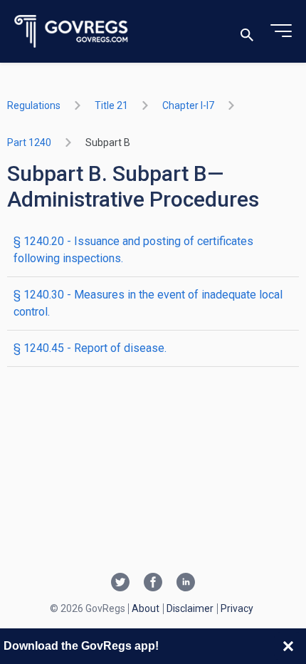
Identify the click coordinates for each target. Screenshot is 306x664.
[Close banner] (288, 646)
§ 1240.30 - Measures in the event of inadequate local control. (148, 303)
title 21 (111, 105)
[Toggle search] (247, 31)
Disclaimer (190, 608)
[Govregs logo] (71, 31)
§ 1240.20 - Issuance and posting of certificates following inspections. (133, 249)
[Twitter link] (120, 583)
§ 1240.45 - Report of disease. (90, 348)
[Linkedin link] (185, 583)
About (145, 608)
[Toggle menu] (281, 31)
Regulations (33, 105)
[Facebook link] (153, 583)
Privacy (237, 608)
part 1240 (29, 142)
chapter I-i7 (188, 105)
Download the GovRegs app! (81, 646)
